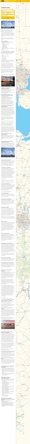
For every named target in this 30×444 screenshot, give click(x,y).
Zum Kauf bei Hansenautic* (5, 384)
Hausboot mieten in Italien (5, 401)
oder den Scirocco (3, 146)
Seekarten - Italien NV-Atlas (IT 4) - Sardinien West (8, 391)
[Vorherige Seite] (1, 4)
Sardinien (3, 43)
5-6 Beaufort (4, 204)
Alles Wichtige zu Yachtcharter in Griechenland (7, 404)
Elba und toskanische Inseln (5, 44)
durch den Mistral (3, 145)
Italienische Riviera (4, 47)
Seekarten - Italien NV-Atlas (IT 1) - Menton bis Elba (8, 386)
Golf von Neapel (4, 45)
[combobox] (8, 4)
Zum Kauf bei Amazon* (5, 381)
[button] (14, 4)
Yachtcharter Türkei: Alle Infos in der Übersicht (7, 403)
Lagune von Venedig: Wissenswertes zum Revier (7, 298)
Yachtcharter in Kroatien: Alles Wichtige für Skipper (8, 402)
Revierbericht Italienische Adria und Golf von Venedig (8, 299)
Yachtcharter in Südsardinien (7, 191)
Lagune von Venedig (4, 46)
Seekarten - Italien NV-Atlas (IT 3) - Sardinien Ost (7, 389)
